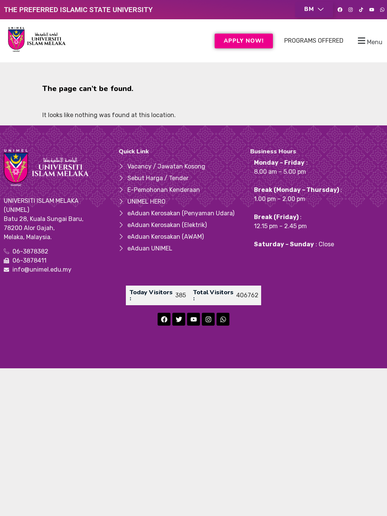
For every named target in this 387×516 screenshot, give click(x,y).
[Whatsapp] (382, 10)
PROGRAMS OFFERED (314, 40)
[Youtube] (371, 10)
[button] (314, 9)
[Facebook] (340, 10)
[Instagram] (350, 10)
